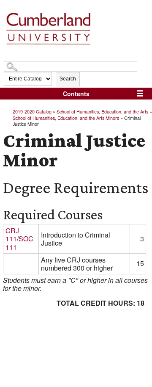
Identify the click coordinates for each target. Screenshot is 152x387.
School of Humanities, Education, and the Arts (102, 111)
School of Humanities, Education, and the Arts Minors (66, 117)
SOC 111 (19, 243)
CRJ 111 (12, 234)
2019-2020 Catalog (32, 111)
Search (68, 79)
